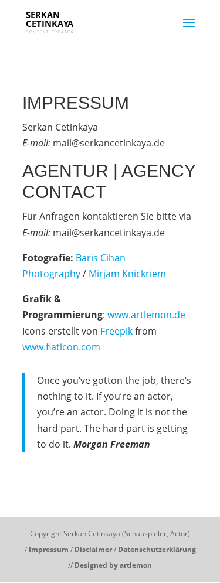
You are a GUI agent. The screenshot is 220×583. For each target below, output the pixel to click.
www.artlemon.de (146, 314)
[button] (25, 37)
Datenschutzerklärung (157, 549)
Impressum (49, 549)
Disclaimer (93, 549)
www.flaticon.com (61, 346)
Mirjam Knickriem (127, 273)
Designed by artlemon (113, 565)
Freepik (116, 331)
